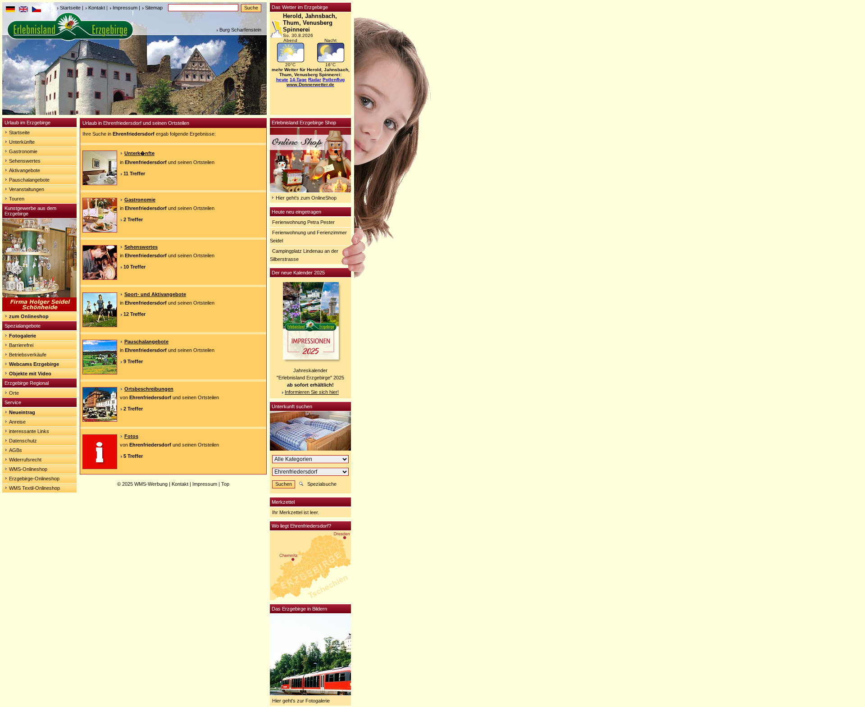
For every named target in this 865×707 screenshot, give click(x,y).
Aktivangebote (24, 170)
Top (225, 484)
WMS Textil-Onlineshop (34, 488)
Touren (16, 198)
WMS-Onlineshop (28, 469)
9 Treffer (133, 361)
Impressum (125, 7)
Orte (14, 393)
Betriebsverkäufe (27, 354)
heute (282, 79)
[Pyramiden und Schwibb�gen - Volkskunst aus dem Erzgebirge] (39, 309)
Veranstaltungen (26, 189)
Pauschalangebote (29, 179)
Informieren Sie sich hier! (312, 392)
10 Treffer (134, 266)
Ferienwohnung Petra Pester (303, 222)
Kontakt (96, 7)
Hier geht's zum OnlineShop (306, 198)
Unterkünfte (22, 142)
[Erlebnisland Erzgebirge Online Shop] (310, 190)
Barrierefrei (21, 345)
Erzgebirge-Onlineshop (34, 478)
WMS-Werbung (151, 484)
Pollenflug (334, 79)
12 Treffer (134, 314)
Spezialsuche (322, 484)
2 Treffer (133, 219)
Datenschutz (23, 440)
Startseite (70, 7)
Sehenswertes (25, 161)
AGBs (15, 450)
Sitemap (154, 7)
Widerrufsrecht (25, 459)
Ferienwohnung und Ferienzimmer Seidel (308, 236)
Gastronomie (23, 151)
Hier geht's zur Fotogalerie (301, 700)
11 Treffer (134, 173)
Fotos (131, 436)
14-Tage (298, 79)
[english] (23, 10)
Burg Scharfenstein (240, 29)
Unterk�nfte (139, 153)
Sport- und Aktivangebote (155, 294)
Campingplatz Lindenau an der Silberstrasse (304, 255)
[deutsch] (10, 10)
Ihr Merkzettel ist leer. (295, 512)
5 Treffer (133, 456)
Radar (314, 79)
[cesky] (36, 10)
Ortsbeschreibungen (148, 389)
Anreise (17, 421)
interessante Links (29, 431)
